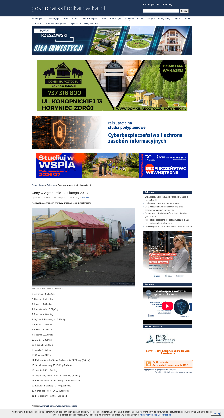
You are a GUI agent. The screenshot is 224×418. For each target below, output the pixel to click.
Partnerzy (167, 4)
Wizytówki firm (91, 23)
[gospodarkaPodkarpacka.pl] (68, 9)
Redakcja (156, 4)
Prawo (187, 18)
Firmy (65, 18)
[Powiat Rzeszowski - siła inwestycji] (112, 54)
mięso (74, 406)
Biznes (74, 18)
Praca (103, 18)
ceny (52, 406)
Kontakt (147, 4)
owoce (58, 406)
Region (177, 18)
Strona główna (38, 18)
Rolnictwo (129, 18)
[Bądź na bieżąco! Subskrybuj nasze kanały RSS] (168, 364)
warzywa (66, 406)
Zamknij (216, 413)
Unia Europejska (89, 18)
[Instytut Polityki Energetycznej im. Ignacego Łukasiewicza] (160, 339)
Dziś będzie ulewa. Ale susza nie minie (162, 203)
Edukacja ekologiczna (56, 23)
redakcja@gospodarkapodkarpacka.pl (177, 372)
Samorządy (115, 18)
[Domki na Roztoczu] (112, 110)
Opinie (140, 18)
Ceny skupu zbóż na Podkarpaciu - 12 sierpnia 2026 (168, 226)
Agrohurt (44, 406)
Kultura (38, 23)
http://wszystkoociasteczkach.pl (155, 415)
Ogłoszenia (75, 23)
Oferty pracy (164, 18)
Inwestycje (54, 18)
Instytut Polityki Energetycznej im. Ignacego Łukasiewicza (168, 352)
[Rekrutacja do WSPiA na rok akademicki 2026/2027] (112, 177)
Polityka (151, 18)
